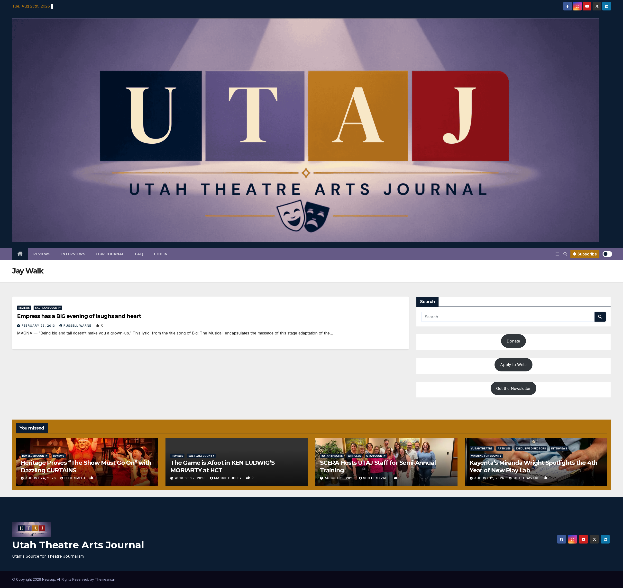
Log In (160, 254)
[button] (565, 254)
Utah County (376, 455)
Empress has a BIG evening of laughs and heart (79, 316)
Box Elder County (35, 455)
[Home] (20, 254)
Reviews (42, 254)
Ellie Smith (75, 478)
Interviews (73, 254)
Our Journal (110, 254)
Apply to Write (513, 364)
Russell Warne (78, 325)
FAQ (139, 254)
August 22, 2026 (191, 478)
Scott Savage (377, 478)
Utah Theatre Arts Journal (78, 545)
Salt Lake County (48, 307)
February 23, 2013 (39, 325)
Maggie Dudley (228, 478)
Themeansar (105, 579)
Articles (354, 455)
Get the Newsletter (513, 388)
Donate (513, 341)
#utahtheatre (332, 455)
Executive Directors (531, 448)
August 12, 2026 (489, 478)
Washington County (486, 455)
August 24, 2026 (41, 478)
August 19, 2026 (340, 478)
